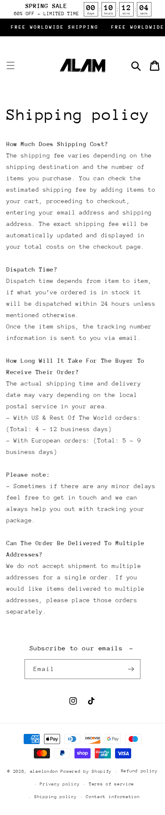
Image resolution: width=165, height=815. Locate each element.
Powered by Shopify (86, 771)
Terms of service (111, 784)
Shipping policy (55, 796)
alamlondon (44, 771)
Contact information (113, 796)
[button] (10, 65)
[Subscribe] (130, 669)
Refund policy (139, 771)
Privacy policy (60, 784)
